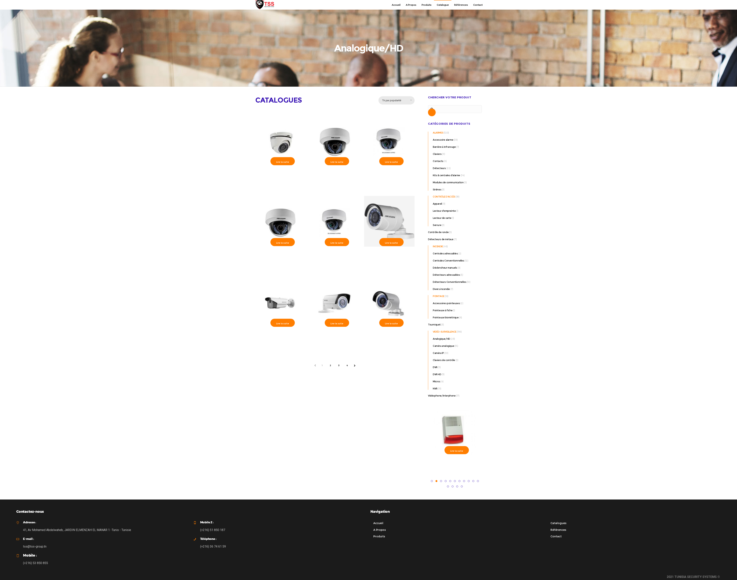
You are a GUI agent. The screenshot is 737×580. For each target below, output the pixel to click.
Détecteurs (439, 168)
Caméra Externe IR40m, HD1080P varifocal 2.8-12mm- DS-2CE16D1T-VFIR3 (280, 336)
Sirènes (437, 189)
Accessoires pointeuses (446, 303)
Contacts (438, 161)
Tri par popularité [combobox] (391, 100)
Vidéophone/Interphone (442, 395)
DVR (435, 367)
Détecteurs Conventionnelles (449, 281)
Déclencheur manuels (445, 267)
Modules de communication (448, 182)
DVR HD (437, 374)
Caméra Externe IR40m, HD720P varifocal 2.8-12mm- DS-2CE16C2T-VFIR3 (334, 336)
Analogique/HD (441, 338)
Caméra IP (438, 353)
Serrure (437, 225)
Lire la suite (282, 162)
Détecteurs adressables (446, 274)
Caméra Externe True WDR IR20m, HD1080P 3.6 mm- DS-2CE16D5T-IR (389, 334)
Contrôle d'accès (444, 196)
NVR (435, 388)
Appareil (437, 203)
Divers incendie (441, 289)
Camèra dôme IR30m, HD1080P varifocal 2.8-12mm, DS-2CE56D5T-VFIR (389, 174)
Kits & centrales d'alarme (446, 175)
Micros (436, 381)
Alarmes (438, 132)
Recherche (432, 113)
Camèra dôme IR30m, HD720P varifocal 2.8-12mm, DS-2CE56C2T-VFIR (280, 255)
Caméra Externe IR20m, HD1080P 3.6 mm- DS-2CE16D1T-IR (389, 253)
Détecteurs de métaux (441, 239)
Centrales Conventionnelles (448, 260)
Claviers (437, 154)
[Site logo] (264, 5)
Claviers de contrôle (444, 360)
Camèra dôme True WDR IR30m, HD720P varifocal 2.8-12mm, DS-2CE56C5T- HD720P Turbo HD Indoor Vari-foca (335, 257)
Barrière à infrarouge (444, 146)
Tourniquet (434, 324)
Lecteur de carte (442, 218)
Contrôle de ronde (438, 232)
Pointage (438, 296)
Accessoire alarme (443, 139)
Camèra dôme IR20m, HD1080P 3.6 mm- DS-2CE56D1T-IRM (280, 173)
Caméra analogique (443, 345)
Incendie (438, 246)
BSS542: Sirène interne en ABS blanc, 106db (453, 461)
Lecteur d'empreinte (444, 210)
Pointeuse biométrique (446, 317)
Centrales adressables (445, 253)
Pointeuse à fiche (442, 310)
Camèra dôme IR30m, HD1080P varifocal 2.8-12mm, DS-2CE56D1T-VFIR (335, 174)
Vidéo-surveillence (444, 331)
